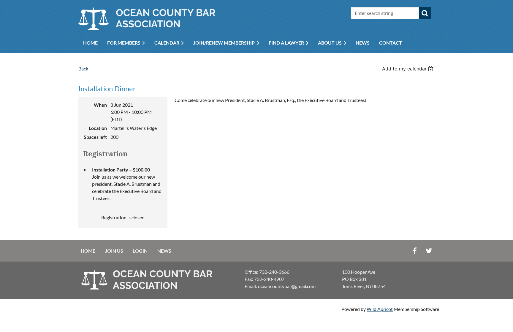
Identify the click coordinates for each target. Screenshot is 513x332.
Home (88, 251)
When (100, 105)
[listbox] (408, 68)
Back (83, 68)
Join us (114, 251)
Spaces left (95, 137)
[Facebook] (414, 250)
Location (98, 128)
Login (140, 251)
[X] (428, 250)
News (164, 251)
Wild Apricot (380, 309)
